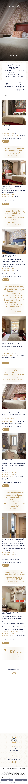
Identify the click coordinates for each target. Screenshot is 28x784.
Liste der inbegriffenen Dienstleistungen (11, 138)
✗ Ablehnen (21, 780)
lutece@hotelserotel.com (14, 759)
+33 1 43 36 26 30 (14, 757)
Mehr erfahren (14, 782)
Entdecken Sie (14, 58)
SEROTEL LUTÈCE (14, 6)
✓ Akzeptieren (7, 780)
